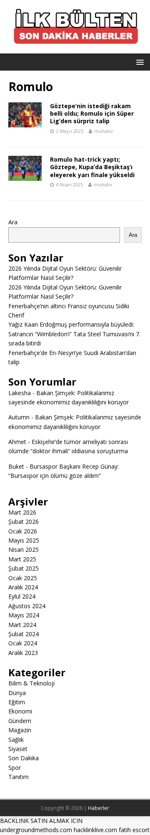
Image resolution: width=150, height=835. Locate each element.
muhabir (103, 131)
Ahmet (17, 442)
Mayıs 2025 (23, 540)
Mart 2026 (22, 512)
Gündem (19, 721)
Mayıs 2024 (23, 615)
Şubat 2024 (23, 634)
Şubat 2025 (23, 568)
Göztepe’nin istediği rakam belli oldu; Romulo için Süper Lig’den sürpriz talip (92, 113)
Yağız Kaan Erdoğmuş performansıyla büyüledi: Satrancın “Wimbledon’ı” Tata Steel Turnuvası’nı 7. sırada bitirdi (74, 333)
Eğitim (16, 702)
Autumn (19, 417)
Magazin (19, 730)
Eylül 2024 (21, 596)
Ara (13, 222)
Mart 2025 (22, 559)
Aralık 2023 (23, 653)
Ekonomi (20, 711)
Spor (14, 768)
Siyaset (18, 749)
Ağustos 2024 (26, 606)
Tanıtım (18, 777)
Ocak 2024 (22, 643)
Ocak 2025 (22, 578)
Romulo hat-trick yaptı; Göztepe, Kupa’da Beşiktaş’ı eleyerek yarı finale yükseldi (92, 166)
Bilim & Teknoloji (31, 683)
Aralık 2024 (23, 587)
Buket (16, 466)
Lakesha (19, 393)
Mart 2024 (22, 625)
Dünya (17, 693)
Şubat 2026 (23, 521)
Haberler (98, 808)
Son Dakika (23, 758)
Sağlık (16, 740)
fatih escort (134, 830)
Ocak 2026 (22, 531)
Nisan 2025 (23, 549)
